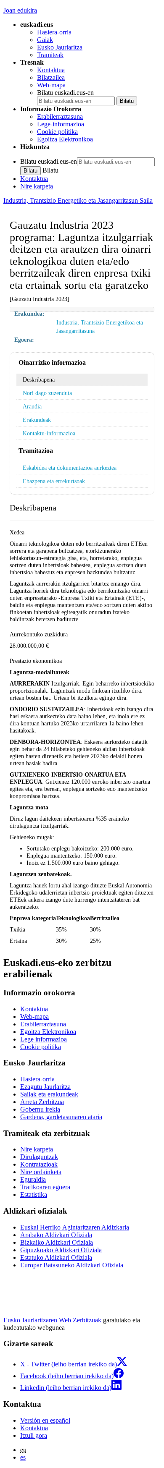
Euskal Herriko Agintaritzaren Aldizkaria (74, 1227)
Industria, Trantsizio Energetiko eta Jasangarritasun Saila (78, 200)
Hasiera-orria (54, 32)
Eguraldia (33, 1179)
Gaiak (45, 39)
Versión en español (45, 1420)
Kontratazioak (39, 1164)
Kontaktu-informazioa (49, 433)
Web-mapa (51, 85)
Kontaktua (51, 69)
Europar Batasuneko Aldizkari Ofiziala (71, 1265)
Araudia (32, 406)
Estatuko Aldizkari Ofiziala (56, 1257)
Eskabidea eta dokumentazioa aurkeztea (69, 467)
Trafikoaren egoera (45, 1187)
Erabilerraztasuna (60, 116)
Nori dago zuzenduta (47, 393)
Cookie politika (57, 131)
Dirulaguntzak (39, 1156)
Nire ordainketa (40, 1171)
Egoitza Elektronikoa (65, 139)
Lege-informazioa (60, 124)
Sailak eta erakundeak (49, 1094)
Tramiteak (50, 54)
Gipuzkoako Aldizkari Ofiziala (61, 1249)
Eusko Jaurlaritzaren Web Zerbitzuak (52, 1320)
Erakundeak (37, 419)
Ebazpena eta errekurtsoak (54, 481)
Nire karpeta (36, 186)
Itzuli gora (33, 1435)
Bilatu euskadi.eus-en (65, 92)
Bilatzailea (51, 77)
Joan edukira (20, 10)
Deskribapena (39, 379)
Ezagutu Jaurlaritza (45, 1086)
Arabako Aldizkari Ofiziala (56, 1234)
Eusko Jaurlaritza (59, 47)
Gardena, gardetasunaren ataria (61, 1116)
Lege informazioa (43, 1039)
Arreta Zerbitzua (42, 1101)
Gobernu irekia (40, 1109)
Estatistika (33, 1194)
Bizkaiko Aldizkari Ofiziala (56, 1242)
